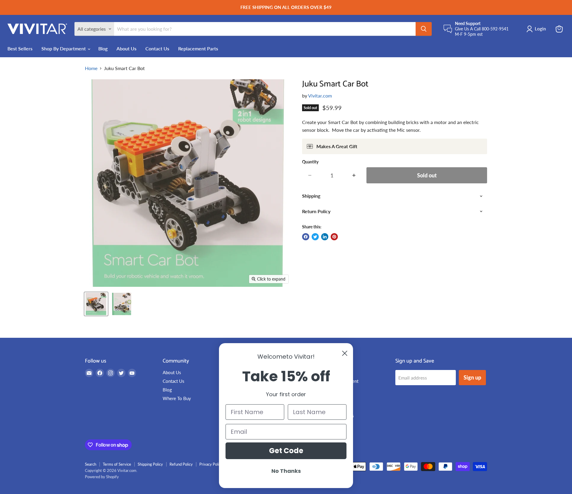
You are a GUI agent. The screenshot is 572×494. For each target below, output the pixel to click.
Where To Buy (177, 398)
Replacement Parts (198, 48)
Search (90, 464)
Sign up (472, 377)
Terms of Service (117, 464)
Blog (103, 48)
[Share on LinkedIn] (324, 236)
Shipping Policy (150, 464)
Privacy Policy (211, 464)
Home (91, 68)
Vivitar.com (320, 95)
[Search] (424, 29)
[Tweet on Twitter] (315, 236)
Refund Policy (181, 464)
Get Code (286, 451)
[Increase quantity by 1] (354, 175)
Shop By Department (64, 48)
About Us (126, 48)
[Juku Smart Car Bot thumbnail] (96, 304)
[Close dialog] (344, 353)
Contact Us (157, 48)
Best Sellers (19, 48)
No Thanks (286, 471)
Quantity (310, 161)
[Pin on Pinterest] (334, 236)
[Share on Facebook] (305, 236)
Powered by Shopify (102, 476)
